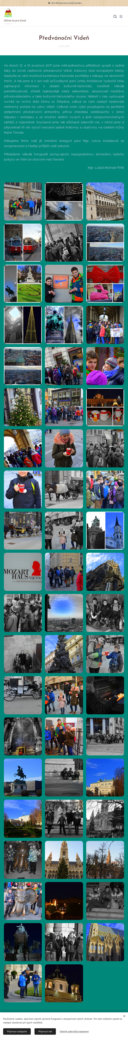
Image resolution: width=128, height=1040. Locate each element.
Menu (121, 16)
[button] (115, 16)
